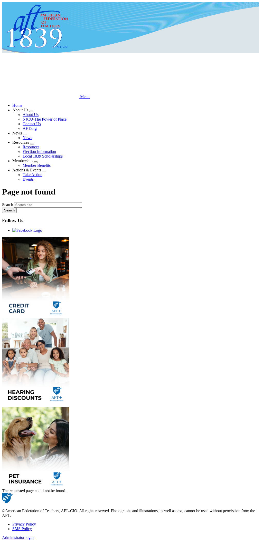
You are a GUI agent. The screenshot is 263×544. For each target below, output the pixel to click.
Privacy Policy (24, 524)
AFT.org (30, 128)
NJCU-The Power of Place (45, 119)
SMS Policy (22, 529)
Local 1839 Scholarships (43, 156)
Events (28, 179)
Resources (31, 147)
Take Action (32, 174)
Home (17, 105)
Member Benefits (37, 165)
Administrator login (18, 537)
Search (7, 204)
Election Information (39, 151)
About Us (31, 114)
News (27, 137)
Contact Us (32, 124)
